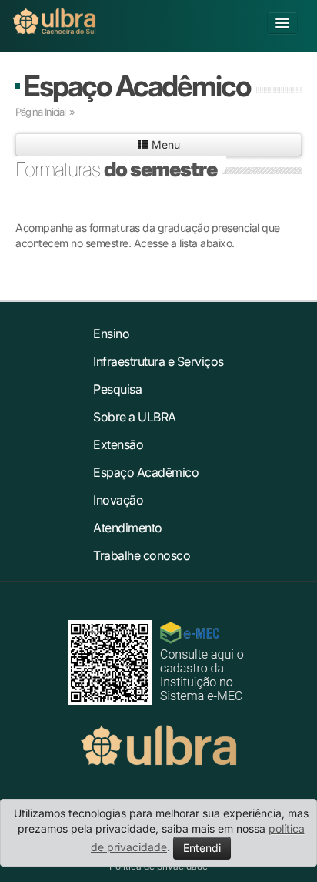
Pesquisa (117, 389)
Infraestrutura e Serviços (158, 361)
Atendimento (127, 527)
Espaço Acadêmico (136, 86)
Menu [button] (164, 144)
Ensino (111, 333)
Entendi (202, 847)
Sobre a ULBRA (134, 416)
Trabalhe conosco (141, 555)
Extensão (118, 444)
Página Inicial (40, 112)
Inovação (118, 500)
